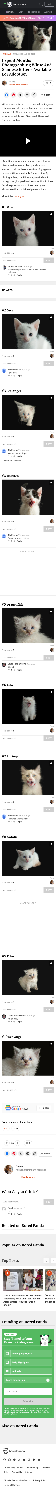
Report (52, 248)
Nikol (10, 1208)
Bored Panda (14, 1451)
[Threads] (29, 1460)
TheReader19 (14, 370)
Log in (49, 4)
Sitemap (29, 1472)
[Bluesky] (24, 1460)
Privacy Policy (40, 1480)
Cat (5, 1128)
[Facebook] (4, 1460)
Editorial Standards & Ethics (16, 1480)
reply (19, 275)
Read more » (28, 1177)
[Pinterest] (14, 1460)
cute (16, 1128)
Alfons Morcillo (15, 266)
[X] (19, 1460)
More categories (15, 1380)
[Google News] (39, 1460)
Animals (7, 54)
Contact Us (17, 1472)
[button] (46, 1260)
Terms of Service (11, 1485)
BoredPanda (16, 4)
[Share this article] (51, 214)
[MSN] (34, 1460)
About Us (45, 1468)
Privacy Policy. (12, 1414)
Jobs (5, 1472)
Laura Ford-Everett (17, 664)
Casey (12, 82)
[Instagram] (9, 1460)
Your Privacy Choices (13, 1468)
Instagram (19, 196)
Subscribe (28, 1401)
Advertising (32, 1468)
